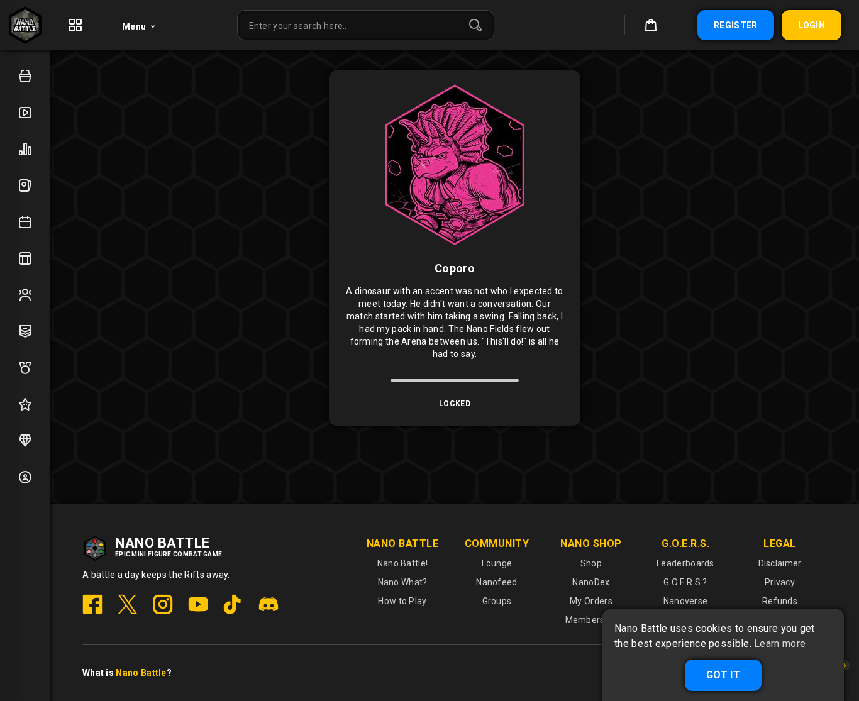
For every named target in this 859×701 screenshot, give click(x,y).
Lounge (497, 563)
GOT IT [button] (723, 675)
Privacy (780, 582)
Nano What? (403, 582)
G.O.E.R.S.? (685, 582)
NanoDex (590, 582)
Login (812, 25)
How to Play (402, 601)
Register (735, 25)
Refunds (779, 601)
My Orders (591, 601)
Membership (591, 619)
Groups (497, 601)
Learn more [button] (780, 644)
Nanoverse (685, 601)
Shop (591, 563)
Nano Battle (141, 673)
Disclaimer (780, 563)
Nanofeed (496, 582)
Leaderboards (685, 563)
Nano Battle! (402, 563)
